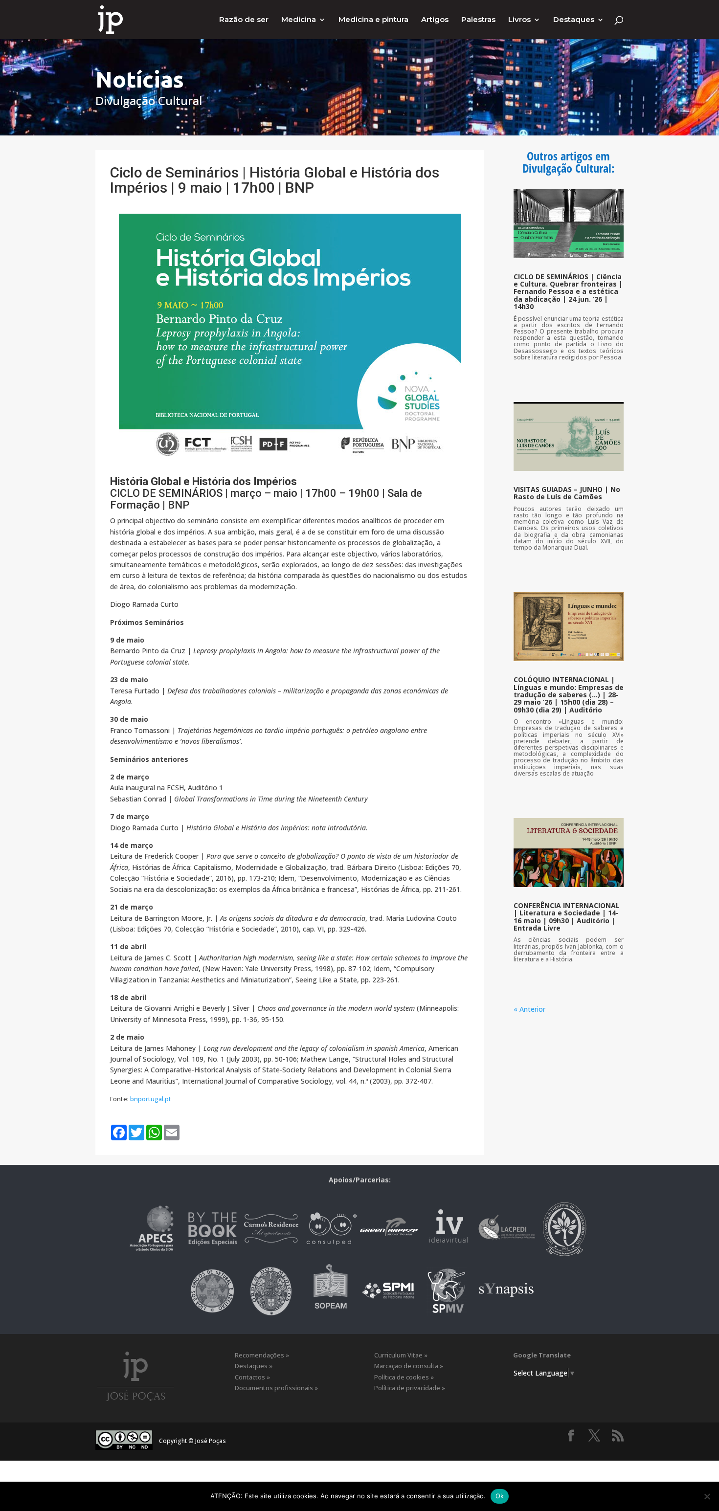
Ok (499, 1496)
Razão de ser (244, 20)
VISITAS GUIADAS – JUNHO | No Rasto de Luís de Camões (567, 493)
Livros (519, 20)
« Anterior (529, 1009)
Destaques (573, 20)
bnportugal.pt (150, 1098)
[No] (707, 1496)
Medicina (298, 20)
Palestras (478, 20)
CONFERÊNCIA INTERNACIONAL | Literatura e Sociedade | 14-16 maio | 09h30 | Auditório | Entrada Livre (567, 917)
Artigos (435, 20)
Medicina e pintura (373, 20)
